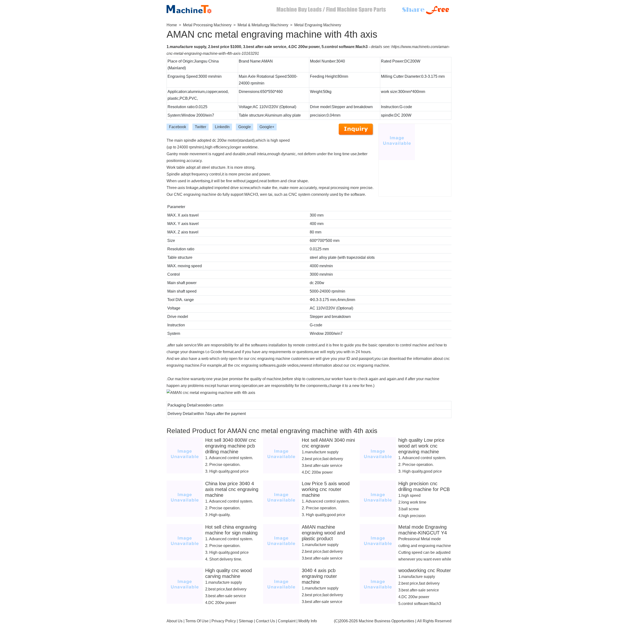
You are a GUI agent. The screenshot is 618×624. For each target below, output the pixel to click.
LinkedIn (222, 127)
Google (244, 127)
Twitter (200, 127)
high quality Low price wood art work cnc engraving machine (421, 445)
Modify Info (307, 621)
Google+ (267, 127)
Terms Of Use (197, 621)
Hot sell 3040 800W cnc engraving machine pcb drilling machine (230, 445)
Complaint (286, 621)
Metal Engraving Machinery (317, 25)
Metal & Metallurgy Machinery (263, 25)
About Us (175, 621)
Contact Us (265, 621)
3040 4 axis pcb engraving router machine (319, 576)
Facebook (177, 127)
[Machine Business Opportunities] (193, 8)
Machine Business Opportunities (386, 621)
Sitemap (246, 621)
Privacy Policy (223, 621)
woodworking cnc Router (424, 570)
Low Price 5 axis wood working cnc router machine (326, 489)
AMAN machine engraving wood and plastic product (323, 532)
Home (172, 25)
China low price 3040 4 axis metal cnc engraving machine (231, 489)
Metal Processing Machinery (207, 25)
